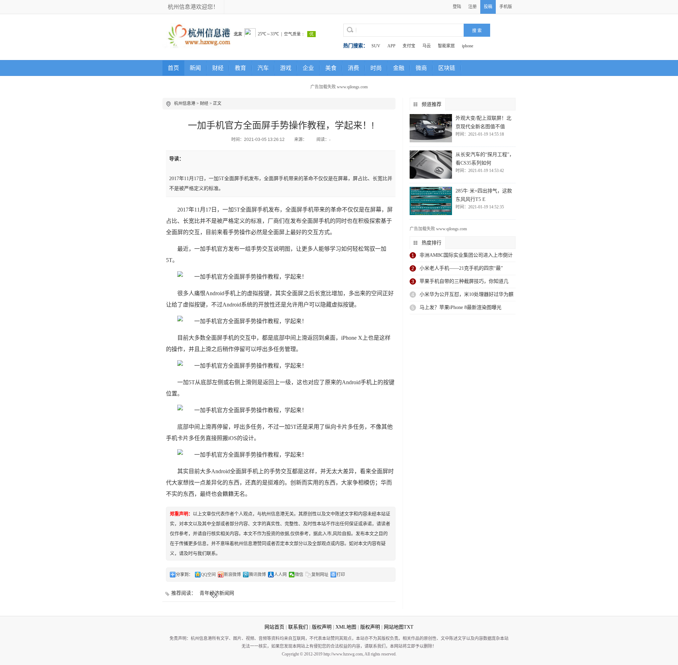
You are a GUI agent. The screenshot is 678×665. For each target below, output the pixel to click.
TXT (409, 627)
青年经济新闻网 (217, 593)
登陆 (457, 6)
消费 (353, 68)
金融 (398, 68)
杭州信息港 (184, 103)
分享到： (184, 574)
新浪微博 (232, 574)
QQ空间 (208, 574)
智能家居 (446, 45)
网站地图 (394, 627)
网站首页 (274, 627)
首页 (173, 68)
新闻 (195, 68)
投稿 (488, 6)
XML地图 (345, 627)
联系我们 (298, 627)
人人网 (280, 574)
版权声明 (322, 627)
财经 (218, 68)
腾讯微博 (257, 574)
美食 (331, 68)
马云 (426, 45)
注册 (472, 6)
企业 (308, 68)
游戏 (285, 68)
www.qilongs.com (352, 86)
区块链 (446, 68)
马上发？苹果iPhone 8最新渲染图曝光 (460, 307)
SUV (375, 45)
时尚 (376, 68)
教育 (240, 68)
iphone (467, 45)
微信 (299, 574)
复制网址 (319, 574)
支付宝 (409, 45)
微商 (421, 68)
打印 (341, 574)
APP (391, 45)
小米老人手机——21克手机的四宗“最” (461, 268)
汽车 (263, 68)
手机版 (505, 6)
